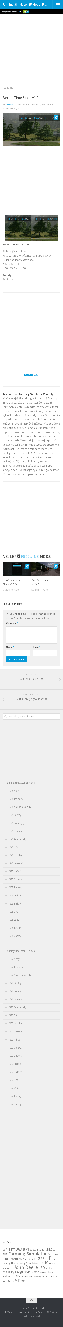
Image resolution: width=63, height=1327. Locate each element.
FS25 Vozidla (15, 855)
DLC (49, 1249)
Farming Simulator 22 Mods (32, 1312)
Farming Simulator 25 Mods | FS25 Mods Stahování (25, 4)
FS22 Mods (10, 1312)
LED (41, 1267)
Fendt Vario (28, 1259)
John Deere (25, 1267)
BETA (12, 1249)
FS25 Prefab (14, 895)
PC (17, 1276)
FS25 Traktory (15, 798)
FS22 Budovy (15, 1055)
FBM (20, 1259)
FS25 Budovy (15, 887)
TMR (57, 1276)
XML (24, 1281)
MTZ (45, 1272)
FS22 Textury (15, 1096)
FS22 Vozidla (15, 1023)
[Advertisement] (31, 47)
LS (50, 1268)
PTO (46, 1276)
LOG (47, 1268)
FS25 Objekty (15, 879)
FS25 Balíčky (15, 903)
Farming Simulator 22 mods (20, 951)
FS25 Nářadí (14, 871)
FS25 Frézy (14, 847)
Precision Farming (32, 1276)
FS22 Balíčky (15, 1071)
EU (54, 1249)
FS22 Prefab (14, 1063)
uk (4, 1281)
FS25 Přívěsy (14, 815)
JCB (11, 1268)
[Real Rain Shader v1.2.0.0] (45, 569)
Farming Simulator (27, 1253)
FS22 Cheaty (14, 1104)
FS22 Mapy (14, 959)
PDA (21, 1276)
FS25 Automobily (17, 839)
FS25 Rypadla (15, 831)
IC (46, 1262)
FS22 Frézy (14, 1015)
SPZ (51, 1276)
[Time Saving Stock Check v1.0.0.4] (17, 569)
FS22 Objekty (15, 1047)
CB (31, 1250)
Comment (12, 623)
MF (32, 1272)
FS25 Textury (15, 927)
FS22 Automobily (17, 1007)
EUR (5, 1254)
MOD (36, 1272)
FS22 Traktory (15, 967)
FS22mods (10, 104)
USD (16, 1280)
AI (7, 1249)
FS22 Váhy (13, 1088)
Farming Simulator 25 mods (20, 782)
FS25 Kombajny (16, 823)
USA (8, 1281)
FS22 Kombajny (16, 991)
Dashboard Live (40, 1250)
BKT (26, 1249)
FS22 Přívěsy (14, 983)
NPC (13, 1277)
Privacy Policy (26, 1308)
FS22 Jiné (8, 87)
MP (41, 1272)
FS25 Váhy (13, 919)
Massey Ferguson (16, 1272)
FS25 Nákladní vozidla (20, 807)
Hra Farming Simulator (24, 1263)
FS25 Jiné (13, 911)
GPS (41, 1258)
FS (35, 1259)
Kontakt (40, 1308)
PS (42, 1276)
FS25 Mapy (14, 790)
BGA (19, 1249)
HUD (41, 1263)
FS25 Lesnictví (15, 863)
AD (4, 1249)
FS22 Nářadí (14, 1039)
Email (36, 647)
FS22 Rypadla (15, 999)
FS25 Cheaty (14, 935)
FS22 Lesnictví (15, 1031)
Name (10, 647)
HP (48, 1258)
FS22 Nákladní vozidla (20, 975)
